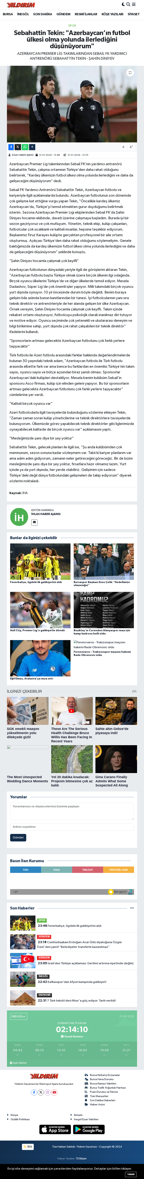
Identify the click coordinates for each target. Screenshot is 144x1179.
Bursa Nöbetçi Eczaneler (105, 1075)
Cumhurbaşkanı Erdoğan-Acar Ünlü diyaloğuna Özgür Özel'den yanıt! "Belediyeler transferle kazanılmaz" (79, 945)
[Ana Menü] (134, 4)
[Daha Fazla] (32, 147)
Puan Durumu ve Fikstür (104, 1091)
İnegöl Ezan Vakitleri (86, 1119)
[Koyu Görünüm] (123, 4)
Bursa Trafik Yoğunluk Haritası (108, 1087)
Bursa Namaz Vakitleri (103, 1083)
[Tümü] (132, 908)
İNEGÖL (23, 14)
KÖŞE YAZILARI (112, 14)
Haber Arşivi (97, 1104)
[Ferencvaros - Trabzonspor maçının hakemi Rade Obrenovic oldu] (104, 644)
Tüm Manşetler (99, 1096)
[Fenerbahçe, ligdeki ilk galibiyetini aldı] (40, 561)
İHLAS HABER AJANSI (23, 155)
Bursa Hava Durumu (102, 1079)
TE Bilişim (81, 1158)
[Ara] (128, 4)
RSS (29, 1146)
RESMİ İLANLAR (86, 14)
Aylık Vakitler (20, 1063)
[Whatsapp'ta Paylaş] (25, 147)
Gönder (18, 837)
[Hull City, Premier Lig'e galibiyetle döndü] (40, 609)
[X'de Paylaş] (18, 147)
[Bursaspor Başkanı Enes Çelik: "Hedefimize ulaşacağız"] (104, 561)
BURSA (8, 14)
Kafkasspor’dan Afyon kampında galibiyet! (72, 982)
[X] (41, 1092)
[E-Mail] (34, 522)
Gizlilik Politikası (20, 1119)
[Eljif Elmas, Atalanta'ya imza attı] (40, 658)
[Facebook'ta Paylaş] (11, 147)
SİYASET (134, 14)
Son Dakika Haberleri (102, 1100)
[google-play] (89, 1129)
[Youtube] (54, 1092)
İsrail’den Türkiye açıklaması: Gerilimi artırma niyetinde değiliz (86, 963)
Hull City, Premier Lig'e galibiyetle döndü (37, 630)
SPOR (72, 25)
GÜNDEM (63, 14)
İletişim (78, 1115)
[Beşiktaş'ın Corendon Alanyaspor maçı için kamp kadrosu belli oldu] (104, 609)
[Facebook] (34, 1092)
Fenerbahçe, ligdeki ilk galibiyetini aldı (36, 582)
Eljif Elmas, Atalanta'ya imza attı (31, 678)
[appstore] (55, 1129)
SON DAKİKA (42, 14)
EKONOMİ (44, 995)
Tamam (130, 1174)
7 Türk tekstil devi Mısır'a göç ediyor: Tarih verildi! (77, 1000)
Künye (14, 1115)
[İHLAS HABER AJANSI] (19, 516)
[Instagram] (47, 1092)
